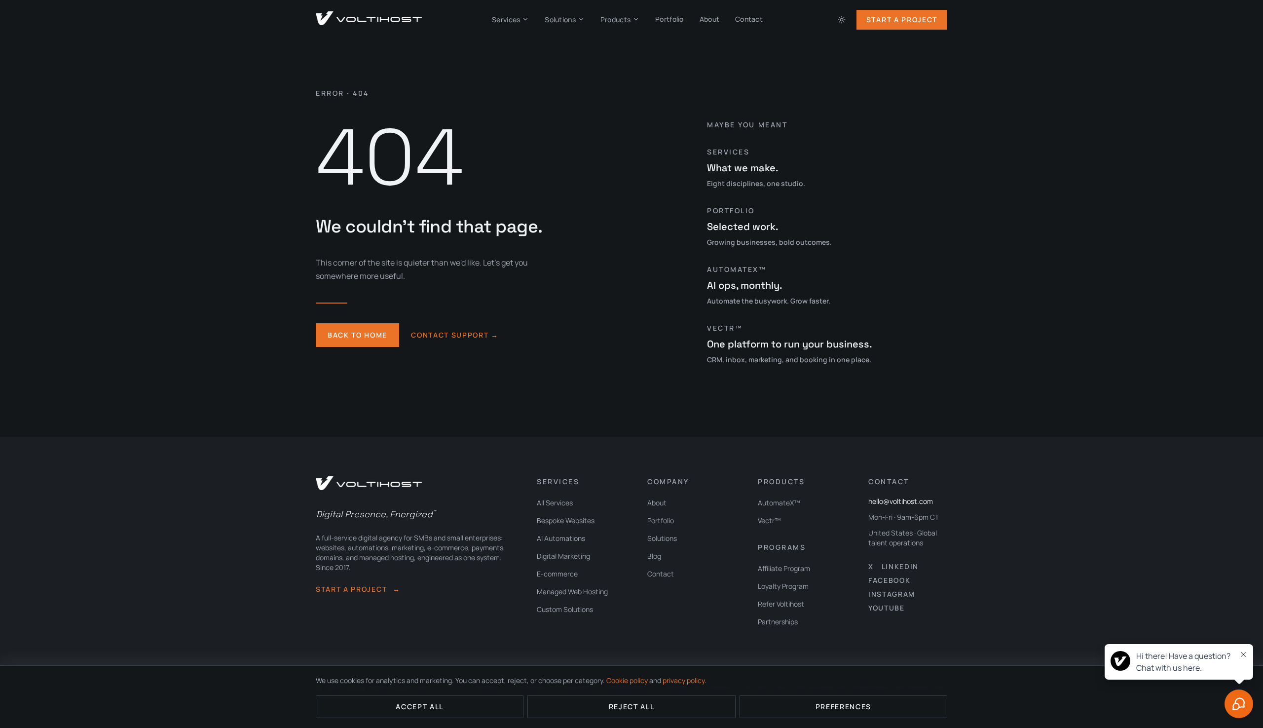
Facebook (889, 580)
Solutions (560, 19)
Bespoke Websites (565, 520)
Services (506, 19)
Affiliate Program (784, 568)
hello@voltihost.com (900, 501)
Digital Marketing (563, 556)
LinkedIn (900, 566)
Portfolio (669, 19)
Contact (749, 19)
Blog (654, 556)
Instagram (891, 594)
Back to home (357, 335)
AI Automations (561, 538)
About (709, 19)
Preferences (843, 706)
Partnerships (778, 621)
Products (615, 19)
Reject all (632, 706)
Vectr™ (769, 520)
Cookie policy (627, 680)
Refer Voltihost (781, 604)
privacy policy (684, 680)
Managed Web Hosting (572, 591)
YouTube (886, 608)
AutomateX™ (779, 502)
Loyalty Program (783, 586)
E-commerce (557, 573)
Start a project (358, 589)
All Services (555, 502)
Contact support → (455, 335)
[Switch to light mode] (842, 20)
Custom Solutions (565, 609)
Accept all (420, 706)
